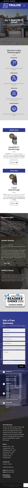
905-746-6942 (6, 1)
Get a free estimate (14, 32)
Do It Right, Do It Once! (14, 21)
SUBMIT (21, 366)
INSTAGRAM (7, 477)
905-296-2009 (12, 1)
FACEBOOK (7, 475)
